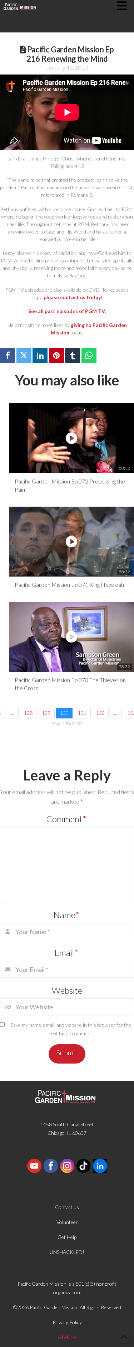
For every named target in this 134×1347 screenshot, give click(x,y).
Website (67, 990)
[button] (125, 5)
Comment (66, 819)
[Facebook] (7, 355)
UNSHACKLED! (67, 1252)
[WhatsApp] (88, 355)
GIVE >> (67, 1337)
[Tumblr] (72, 355)
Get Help (67, 1237)
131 (82, 713)
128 (28, 713)
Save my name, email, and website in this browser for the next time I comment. (71, 1029)
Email (66, 952)
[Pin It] (56, 355)
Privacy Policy (67, 1322)
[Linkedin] (40, 355)
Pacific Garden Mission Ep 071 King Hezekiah (69, 584)
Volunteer (67, 1222)
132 (100, 713)
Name (66, 915)
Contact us (67, 1207)
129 (46, 713)
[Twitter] (23, 355)
